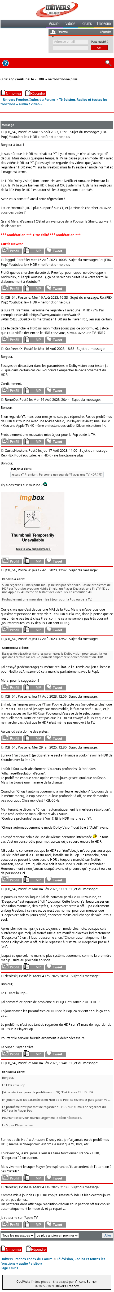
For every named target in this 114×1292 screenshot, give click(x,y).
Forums (86, 24)
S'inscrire (105, 32)
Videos (70, 24)
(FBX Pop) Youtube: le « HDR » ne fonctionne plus (39, 79)
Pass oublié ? (99, 41)
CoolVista (23, 1281)
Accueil (54, 24)
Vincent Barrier (86, 1281)
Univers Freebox (67, 1286)
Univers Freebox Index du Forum (29, 99)
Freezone (104, 24)
